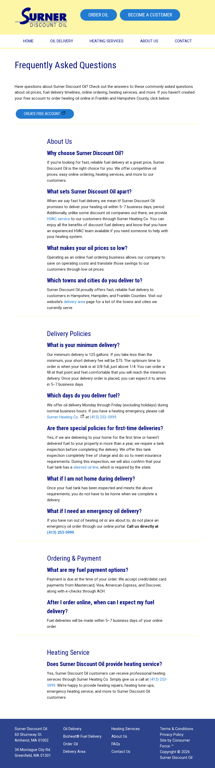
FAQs (115, 744)
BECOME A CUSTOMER (150, 15)
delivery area (74, 301)
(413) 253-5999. (61, 532)
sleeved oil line (85, 467)
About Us (149, 41)
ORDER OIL (98, 15)
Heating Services (106, 41)
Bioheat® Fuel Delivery (82, 736)
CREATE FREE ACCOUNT (42, 113)
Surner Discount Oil (176, 757)
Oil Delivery (61, 41)
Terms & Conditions (176, 729)
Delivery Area (74, 751)
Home (28, 41)
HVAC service (58, 219)
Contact (183, 41)
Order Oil (70, 744)
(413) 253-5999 (103, 417)
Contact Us (120, 751)
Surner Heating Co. (63, 417)
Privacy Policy (172, 734)
